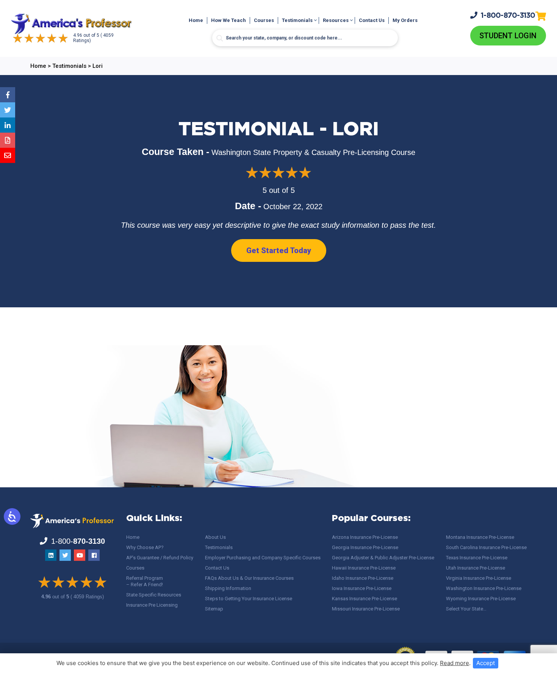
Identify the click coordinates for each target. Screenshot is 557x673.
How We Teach (228, 20)
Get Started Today (278, 250)
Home (196, 20)
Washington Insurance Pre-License (483, 588)
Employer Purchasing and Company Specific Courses (263, 557)
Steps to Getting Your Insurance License (248, 598)
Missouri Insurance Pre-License (366, 609)
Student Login (508, 35)
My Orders (405, 20)
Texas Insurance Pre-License (476, 557)
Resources (336, 20)
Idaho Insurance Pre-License (362, 578)
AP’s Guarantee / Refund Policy (159, 557)
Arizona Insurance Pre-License (365, 537)
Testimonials (297, 20)
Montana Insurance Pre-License (480, 537)
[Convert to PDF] (7, 140)
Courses (264, 20)
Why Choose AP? (145, 547)
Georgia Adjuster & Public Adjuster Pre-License (383, 557)
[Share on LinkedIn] (7, 125)
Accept (485, 663)
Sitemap (214, 609)
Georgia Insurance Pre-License (365, 547)
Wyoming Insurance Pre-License (481, 598)
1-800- (508, 16)
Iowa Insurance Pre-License (361, 588)
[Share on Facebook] (7, 94)
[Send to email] (7, 155)
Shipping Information (228, 588)
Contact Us (372, 20)
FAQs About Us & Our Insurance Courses (249, 578)
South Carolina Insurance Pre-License (486, 547)
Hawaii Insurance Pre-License (364, 568)
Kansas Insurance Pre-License (364, 598)
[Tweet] (7, 109)
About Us (215, 537)
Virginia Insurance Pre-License (478, 578)
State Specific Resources (153, 595)
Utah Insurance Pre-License (475, 568)
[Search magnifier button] (219, 38)
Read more (454, 663)
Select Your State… (466, 609)
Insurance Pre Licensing (152, 605)
